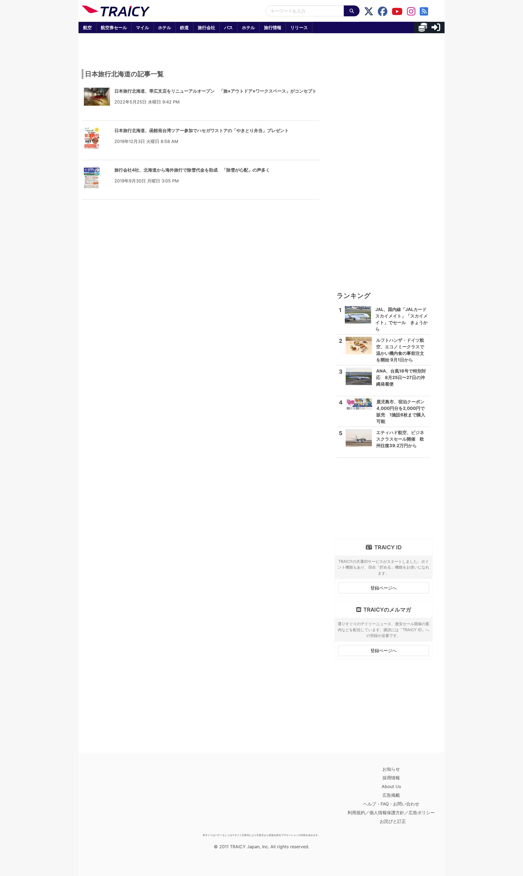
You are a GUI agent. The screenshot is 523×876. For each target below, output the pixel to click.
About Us (391, 786)
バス (228, 27)
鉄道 (184, 27)
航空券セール (114, 27)
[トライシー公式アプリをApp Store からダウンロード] (113, 797)
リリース (299, 27)
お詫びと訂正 (393, 821)
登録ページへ (383, 588)
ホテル (164, 27)
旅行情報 (272, 27)
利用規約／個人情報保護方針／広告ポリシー (391, 812)
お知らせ (391, 769)
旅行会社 (206, 27)
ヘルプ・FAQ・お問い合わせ (391, 804)
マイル (142, 27)
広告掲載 (391, 795)
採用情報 (391, 777)
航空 (87, 27)
